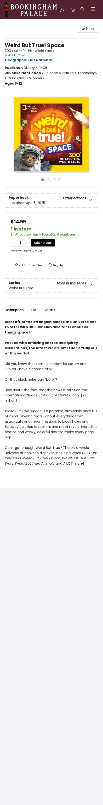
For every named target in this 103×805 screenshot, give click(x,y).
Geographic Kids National (28, 60)
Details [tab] (49, 310)
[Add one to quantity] (27, 242)
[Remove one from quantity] (14, 242)
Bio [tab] (33, 310)
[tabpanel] (51, 398)
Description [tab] (14, 310)
